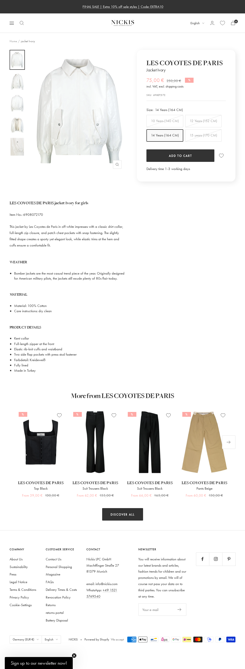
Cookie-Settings (21, 605)
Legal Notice (18, 582)
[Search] (22, 23)
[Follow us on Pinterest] (228, 559)
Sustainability (19, 566)
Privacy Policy (19, 597)
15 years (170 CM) (203, 135)
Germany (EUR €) (23, 639)
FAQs (50, 582)
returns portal (55, 612)
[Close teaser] (74, 655)
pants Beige (204, 488)
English (195, 23)
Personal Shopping (59, 566)
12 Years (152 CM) (203, 120)
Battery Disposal (57, 620)
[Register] (180, 609)
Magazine (53, 574)
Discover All (123, 514)
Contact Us (53, 559)
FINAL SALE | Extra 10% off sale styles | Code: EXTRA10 (123, 6)
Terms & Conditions (23, 589)
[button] (39, 663)
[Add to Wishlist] (221, 155)
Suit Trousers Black (95, 488)
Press (13, 574)
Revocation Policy (58, 597)
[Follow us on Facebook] (202, 559)
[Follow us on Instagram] (215, 559)
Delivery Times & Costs (61, 589)
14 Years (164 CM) (165, 135)
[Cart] (233, 23)
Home (13, 41)
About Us (16, 559)
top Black (41, 488)
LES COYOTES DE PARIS (184, 63)
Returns (51, 605)
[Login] (212, 23)
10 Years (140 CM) (165, 120)
